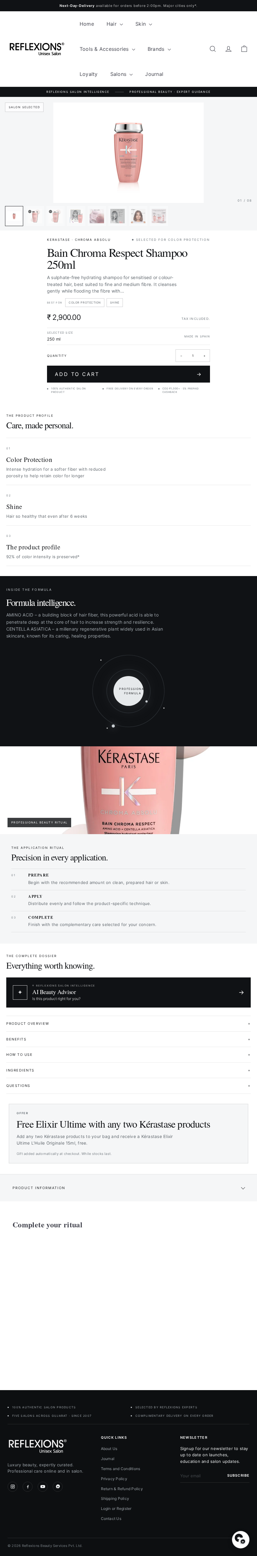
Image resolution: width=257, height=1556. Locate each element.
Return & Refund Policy (122, 1488)
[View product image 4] (76, 216)
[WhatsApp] (58, 1487)
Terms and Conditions (120, 1468)
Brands (157, 49)
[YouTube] (43, 1487)
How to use (128, 1054)
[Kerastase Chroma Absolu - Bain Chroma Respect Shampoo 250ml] (29, 1305)
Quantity (57, 355)
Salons (119, 74)
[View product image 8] (159, 216)
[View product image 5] (97, 216)
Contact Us (111, 1518)
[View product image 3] (55, 216)
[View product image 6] (117, 216)
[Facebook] (28, 1487)
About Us (109, 1448)
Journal (154, 74)
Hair (112, 24)
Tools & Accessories (105, 49)
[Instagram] (13, 1487)
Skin (141, 24)
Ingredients (128, 1070)
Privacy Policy (114, 1478)
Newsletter (193, 1437)
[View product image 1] (14, 216)
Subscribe (238, 1475)
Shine (114, 302)
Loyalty (89, 74)
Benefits (128, 1039)
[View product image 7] (138, 216)
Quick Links (114, 1437)
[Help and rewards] (240, 1539)
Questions (128, 1085)
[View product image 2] (35, 216)
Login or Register (116, 1508)
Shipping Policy (115, 1498)
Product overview (128, 1023)
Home (87, 24)
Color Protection (85, 302)
